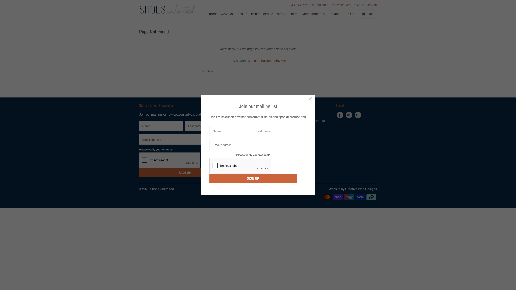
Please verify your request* (253, 155)
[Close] (310, 99)
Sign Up (253, 178)
